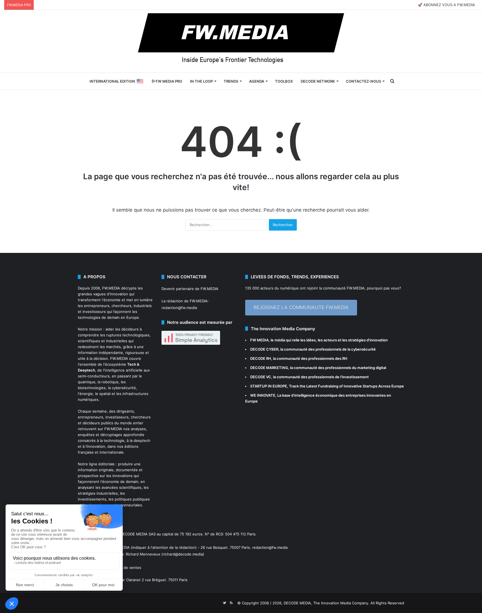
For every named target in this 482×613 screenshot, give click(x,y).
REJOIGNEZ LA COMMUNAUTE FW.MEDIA (301, 307)
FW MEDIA (259, 340)
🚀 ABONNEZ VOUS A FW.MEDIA (446, 5)
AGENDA (256, 81)
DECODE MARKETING (269, 367)
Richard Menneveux (143, 554)
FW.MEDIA (111, 288)
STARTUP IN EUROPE (268, 386)
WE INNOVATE (262, 395)
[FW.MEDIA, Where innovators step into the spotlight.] (241, 41)
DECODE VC (260, 377)
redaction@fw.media (179, 307)
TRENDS (231, 81)
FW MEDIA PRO (168, 81)
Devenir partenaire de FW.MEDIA (190, 288)
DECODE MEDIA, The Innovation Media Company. (326, 603)
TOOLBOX (284, 81)
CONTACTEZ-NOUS (363, 81)
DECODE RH (260, 358)
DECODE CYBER (264, 349)
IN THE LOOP (201, 81)
